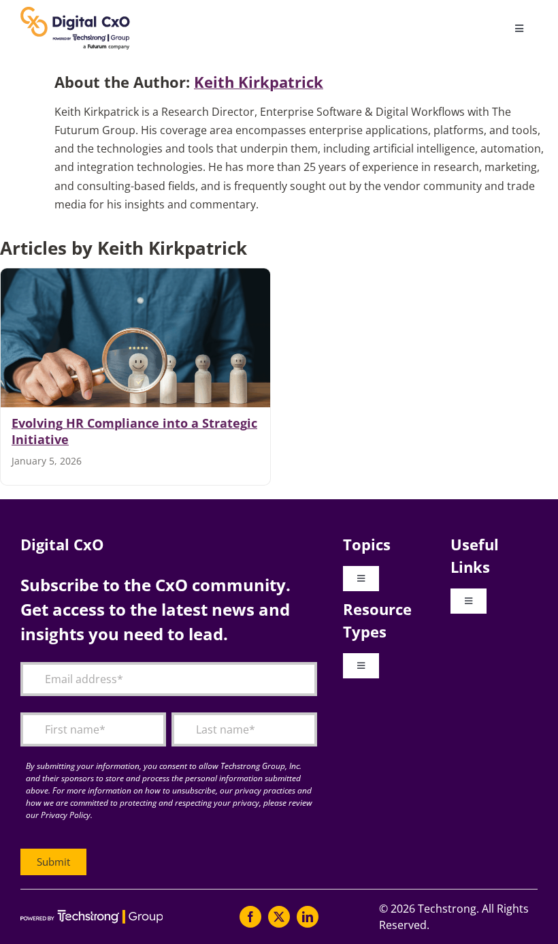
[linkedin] (307, 917)
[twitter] (279, 917)
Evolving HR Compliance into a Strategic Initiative (134, 431)
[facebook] (250, 917)
